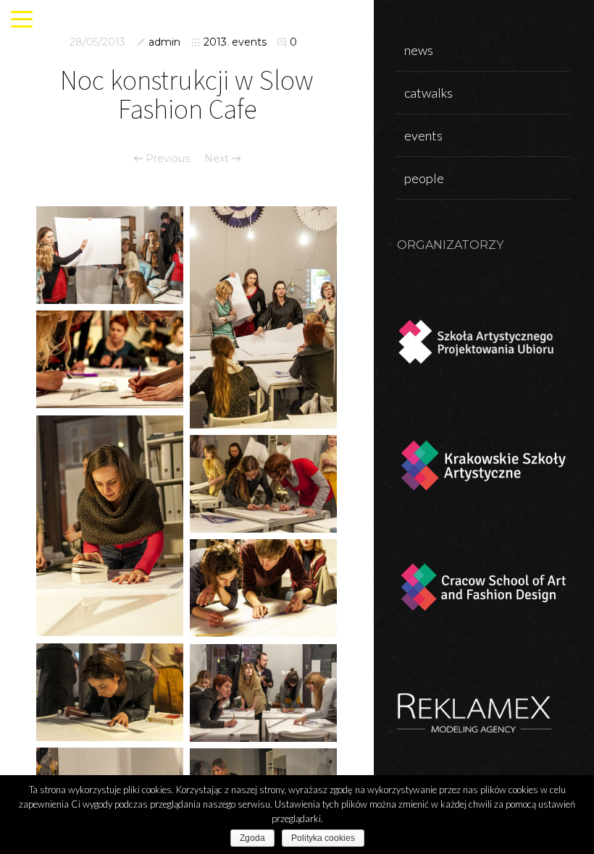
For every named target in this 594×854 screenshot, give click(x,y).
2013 (215, 41)
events (249, 41)
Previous (166, 158)
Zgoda (252, 838)
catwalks (428, 93)
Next (218, 158)
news (418, 50)
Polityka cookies (323, 838)
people (424, 178)
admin (164, 41)
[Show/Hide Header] (21, 20)
